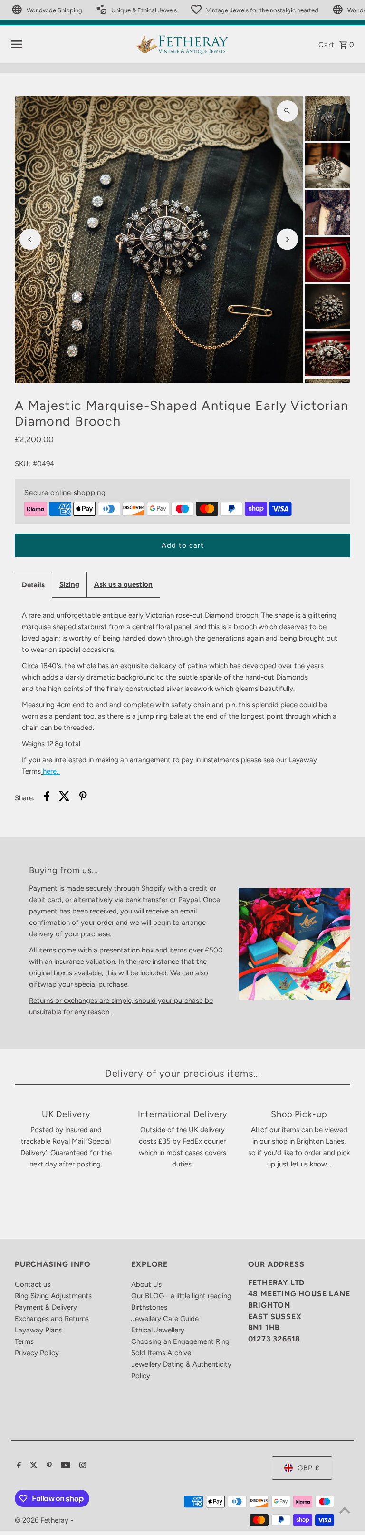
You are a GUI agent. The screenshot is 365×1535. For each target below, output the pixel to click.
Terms (24, 1341)
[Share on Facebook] (46, 797)
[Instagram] (81, 1466)
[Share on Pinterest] (83, 797)
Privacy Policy (37, 1353)
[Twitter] (33, 1466)
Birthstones (149, 1307)
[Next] (287, 239)
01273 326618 (274, 1338)
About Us (146, 1284)
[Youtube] (64, 1466)
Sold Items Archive (161, 1353)
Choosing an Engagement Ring (180, 1341)
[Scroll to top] (344, 1510)
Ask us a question (123, 584)
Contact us (32, 1284)
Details (33, 585)
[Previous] (30, 239)
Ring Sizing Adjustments (53, 1296)
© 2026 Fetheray (42, 1520)
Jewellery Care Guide (165, 1318)
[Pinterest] (48, 1466)
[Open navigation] (69, 44)
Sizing (69, 584)
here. (50, 771)
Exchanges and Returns (52, 1318)
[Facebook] (18, 1466)
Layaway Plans (38, 1330)
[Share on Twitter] (64, 797)
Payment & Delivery (46, 1307)
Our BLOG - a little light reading (181, 1296)
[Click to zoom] (287, 111)
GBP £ (309, 1468)
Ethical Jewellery (157, 1330)
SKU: (22, 463)
